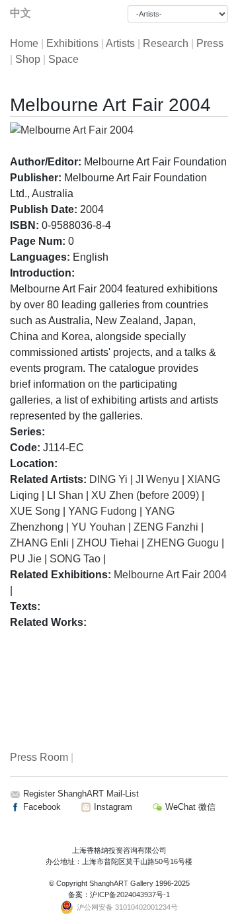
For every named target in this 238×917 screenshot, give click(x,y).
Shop (27, 59)
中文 (20, 13)
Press (209, 43)
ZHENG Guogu (183, 542)
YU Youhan (98, 527)
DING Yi (108, 479)
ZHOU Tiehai (108, 542)
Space (63, 59)
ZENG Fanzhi (166, 527)
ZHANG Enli (39, 542)
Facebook (40, 807)
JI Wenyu (157, 479)
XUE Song (35, 511)
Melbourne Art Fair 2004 (170, 574)
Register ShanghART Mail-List (81, 794)
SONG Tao (75, 558)
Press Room (39, 757)
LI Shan (65, 495)
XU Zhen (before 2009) (145, 495)
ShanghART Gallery (121, 883)
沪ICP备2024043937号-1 (130, 894)
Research (165, 43)
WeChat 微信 (189, 807)
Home (24, 43)
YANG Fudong (102, 511)
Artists (120, 43)
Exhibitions (72, 43)
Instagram (111, 807)
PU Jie (26, 558)
